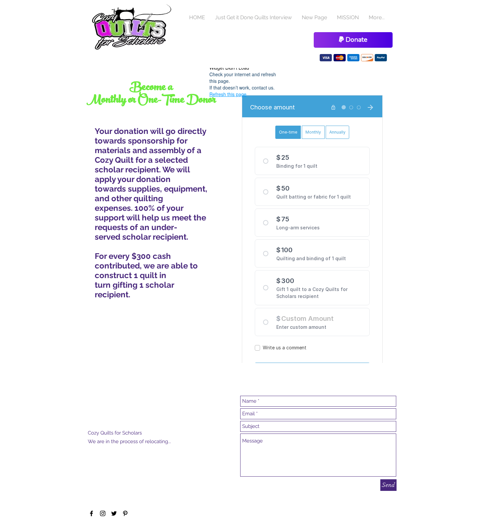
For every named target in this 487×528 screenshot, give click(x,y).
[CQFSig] (102, 513)
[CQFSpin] (125, 513)
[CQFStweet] (114, 513)
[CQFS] (91, 513)
